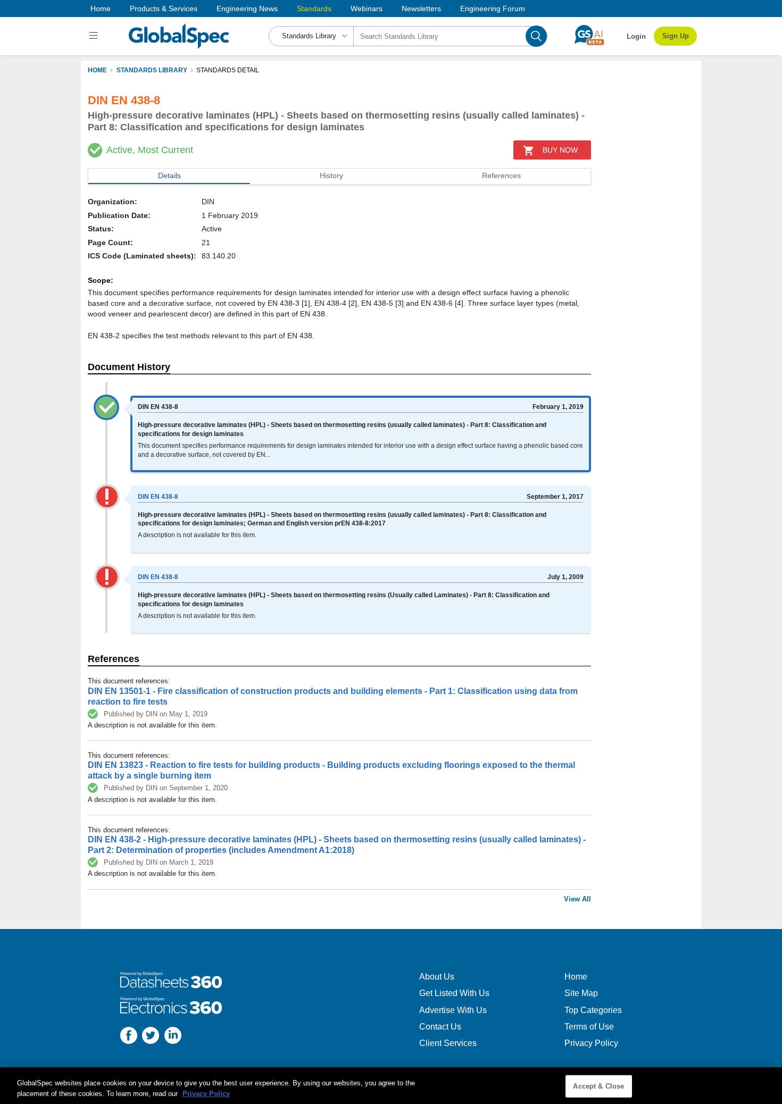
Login (636, 36)
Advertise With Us (453, 1010)
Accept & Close (598, 1086)
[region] (391, 1085)
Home (100, 8)
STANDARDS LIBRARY (152, 70)
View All (577, 899)
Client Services (448, 1043)
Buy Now (560, 150)
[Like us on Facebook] (128, 1037)
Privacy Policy (591, 1043)
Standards (314, 8)
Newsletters (421, 8)
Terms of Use (589, 1026)
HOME (97, 70)
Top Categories (593, 1010)
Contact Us (440, 1026)
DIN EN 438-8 (158, 496)
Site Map (581, 993)
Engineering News (247, 8)
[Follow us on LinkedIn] (172, 1037)
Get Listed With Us (454, 993)
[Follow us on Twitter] (150, 1037)
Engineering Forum (492, 8)
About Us (436, 976)
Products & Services (163, 8)
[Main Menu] (95, 36)
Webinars (366, 8)
